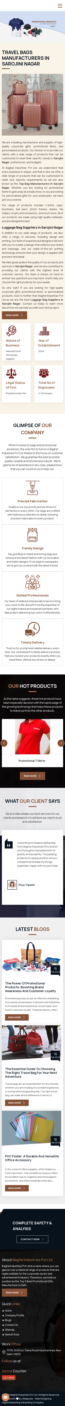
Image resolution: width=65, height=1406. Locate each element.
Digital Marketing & (12, 1402)
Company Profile (14, 1315)
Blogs (8, 1320)
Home (8, 1310)
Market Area (11, 1334)
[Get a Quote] (5, 1397)
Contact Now (30, 1239)
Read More (12, 315)
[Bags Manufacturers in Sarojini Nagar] (32, 105)
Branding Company (33, 1402)
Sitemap (9, 1329)
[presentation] (3, 743)
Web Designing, (43, 1398)
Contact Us (11, 1325)
